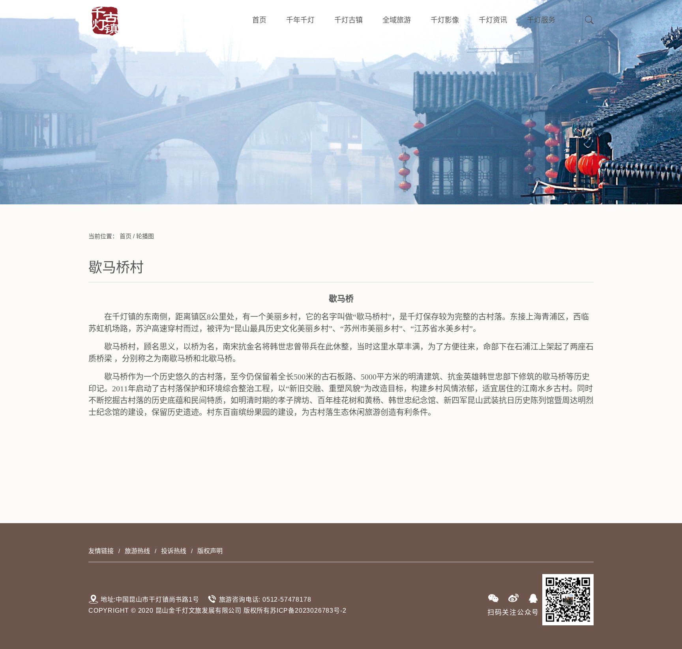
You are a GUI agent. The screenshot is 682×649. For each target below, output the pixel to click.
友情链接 (101, 551)
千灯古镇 (348, 20)
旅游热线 (137, 551)
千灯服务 (541, 20)
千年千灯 (300, 20)
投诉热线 (173, 551)
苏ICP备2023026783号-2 (308, 610)
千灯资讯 (493, 20)
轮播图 (145, 236)
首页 (259, 20)
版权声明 (210, 551)
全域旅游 (396, 20)
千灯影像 (445, 20)
